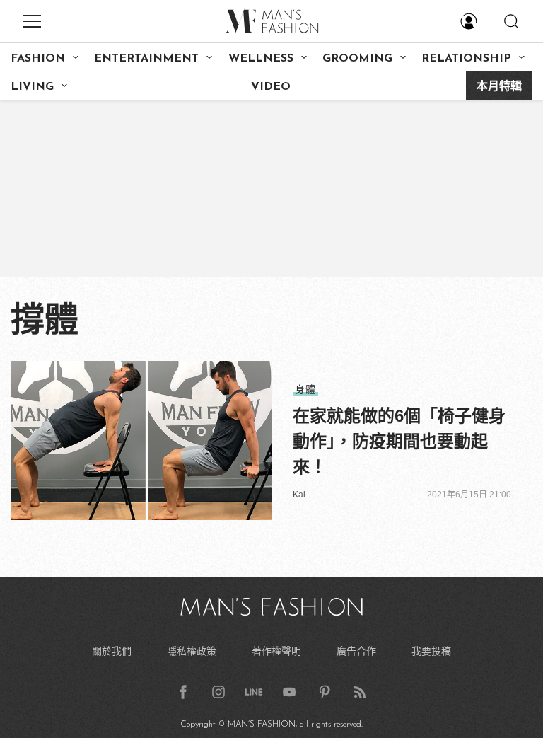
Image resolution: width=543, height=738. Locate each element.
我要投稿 (431, 651)
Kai (299, 495)
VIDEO (271, 87)
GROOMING (357, 58)
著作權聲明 (276, 651)
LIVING (32, 87)
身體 (305, 389)
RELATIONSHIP (466, 58)
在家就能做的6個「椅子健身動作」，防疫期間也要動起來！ (399, 441)
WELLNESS (260, 58)
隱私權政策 (191, 651)
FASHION (38, 58)
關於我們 (112, 651)
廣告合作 (356, 651)
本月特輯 (499, 87)
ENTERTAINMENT (146, 58)
